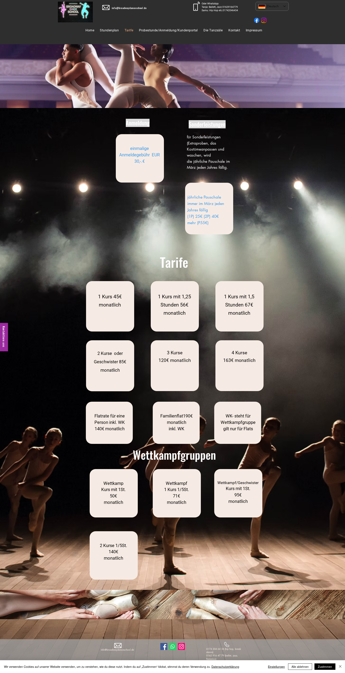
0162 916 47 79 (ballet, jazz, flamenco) (222, 657)
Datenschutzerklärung (225, 667)
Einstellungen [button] (276, 667)
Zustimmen (325, 667)
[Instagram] (263, 20)
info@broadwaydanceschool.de (129, 8)
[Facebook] (256, 20)
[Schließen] (340, 666)
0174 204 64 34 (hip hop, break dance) (223, 650)
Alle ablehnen (300, 667)
